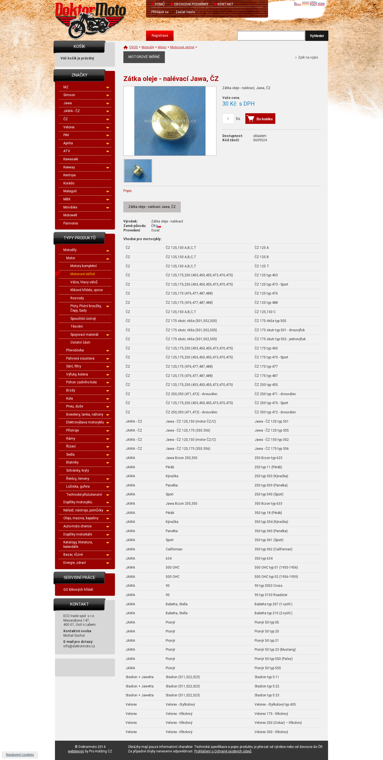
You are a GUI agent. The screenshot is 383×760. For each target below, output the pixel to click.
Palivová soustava (80, 358)
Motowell (70, 215)
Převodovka (75, 350)
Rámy (70, 439)
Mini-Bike (70, 207)
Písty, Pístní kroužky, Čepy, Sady (85, 308)
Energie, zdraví (74, 563)
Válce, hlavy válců (84, 282)
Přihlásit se (160, 12)
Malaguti (70, 191)
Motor (70, 258)
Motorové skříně (82, 274)
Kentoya (69, 175)
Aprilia (68, 143)
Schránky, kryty (77, 470)
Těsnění (76, 326)
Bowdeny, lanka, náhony (84, 414)
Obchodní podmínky (191, 4)
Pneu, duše (74, 406)
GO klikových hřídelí (78, 590)
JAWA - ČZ (71, 111)
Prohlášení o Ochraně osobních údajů (223, 751)
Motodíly (70, 250)
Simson (69, 95)
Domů (160, 4)
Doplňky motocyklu (77, 502)
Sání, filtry (73, 366)
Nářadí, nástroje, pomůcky (83, 510)
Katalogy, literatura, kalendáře (78, 544)
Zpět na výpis (308, 57)
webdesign (76, 751)
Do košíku (265, 118)
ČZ (65, 119)
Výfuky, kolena (77, 374)
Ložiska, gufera (78, 486)
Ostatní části (80, 342)
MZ (65, 87)
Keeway (69, 167)
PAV (66, 135)
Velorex (69, 127)
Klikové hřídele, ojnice (86, 290)
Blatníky (72, 462)
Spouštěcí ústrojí (83, 319)
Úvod (133, 47)
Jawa (67, 103)
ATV (66, 151)
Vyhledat (317, 35)
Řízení (71, 446)
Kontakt (226, 4)
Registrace (160, 36)
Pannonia (70, 223)
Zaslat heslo (185, 12)
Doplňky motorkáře (77, 534)
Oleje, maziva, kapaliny (80, 518)
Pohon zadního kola (81, 382)
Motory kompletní (83, 266)
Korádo (68, 183)
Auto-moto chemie (77, 526)
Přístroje (72, 430)
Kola (69, 398)
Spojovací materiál (84, 335)
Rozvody (77, 298)
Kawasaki (70, 159)
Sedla (70, 455)
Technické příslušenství (84, 495)
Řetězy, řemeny (77, 479)
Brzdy (70, 390)
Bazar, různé (73, 555)
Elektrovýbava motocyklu (85, 422)
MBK (66, 199)
